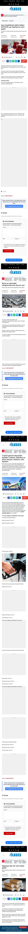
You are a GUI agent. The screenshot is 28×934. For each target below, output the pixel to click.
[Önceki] (24, 16)
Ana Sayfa (5, 20)
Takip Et (24, 61)
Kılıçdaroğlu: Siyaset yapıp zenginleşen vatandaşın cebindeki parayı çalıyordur (24, 279)
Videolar (18, 1)
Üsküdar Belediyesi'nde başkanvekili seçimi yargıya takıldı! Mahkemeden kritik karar (17, 279)
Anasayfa (6, 1)
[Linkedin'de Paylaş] (19, 61)
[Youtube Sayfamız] (18, 4)
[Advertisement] (14, 99)
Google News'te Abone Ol (15, 206)
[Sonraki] (26, 16)
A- (19, 57)
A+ (22, 57)
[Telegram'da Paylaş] (16, 61)
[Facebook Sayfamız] (11, 4)
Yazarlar (22, 1)
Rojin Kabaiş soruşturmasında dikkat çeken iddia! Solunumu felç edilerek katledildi (13, 16)
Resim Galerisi (12, 1)
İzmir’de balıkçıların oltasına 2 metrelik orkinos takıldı (21, 279)
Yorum (4, 227)
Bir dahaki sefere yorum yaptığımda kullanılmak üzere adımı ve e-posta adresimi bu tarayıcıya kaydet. (14, 246)
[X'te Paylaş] (10, 61)
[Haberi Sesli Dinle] (16, 57)
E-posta (17, 238)
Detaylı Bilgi (19, 930)
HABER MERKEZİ (8, 195)
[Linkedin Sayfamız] (15, 4)
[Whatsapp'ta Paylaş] (13, 61)
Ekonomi (11, 20)
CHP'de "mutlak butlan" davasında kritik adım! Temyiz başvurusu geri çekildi (12, 279)
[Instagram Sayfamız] (13, 4)
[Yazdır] (25, 57)
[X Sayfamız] (9, 4)
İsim (4, 238)
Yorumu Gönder (8, 250)
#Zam (5, 191)
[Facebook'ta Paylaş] (8, 61)
